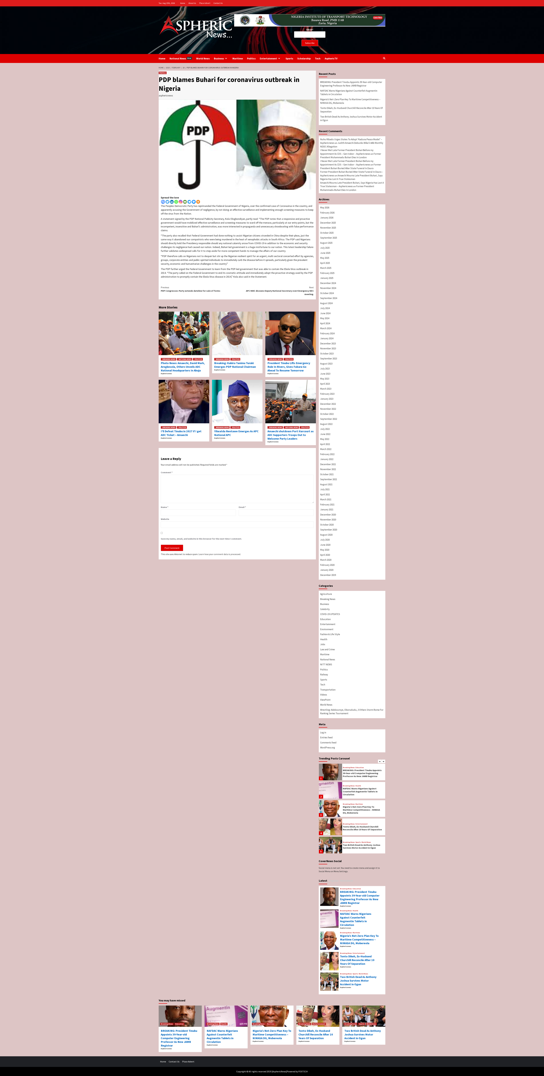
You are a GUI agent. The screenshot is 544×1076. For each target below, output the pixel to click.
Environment (326, 629)
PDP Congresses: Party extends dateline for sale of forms (190, 289)
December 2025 (328, 222)
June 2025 (325, 252)
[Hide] (1, 22)
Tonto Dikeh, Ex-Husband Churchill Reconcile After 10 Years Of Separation (351, 109)
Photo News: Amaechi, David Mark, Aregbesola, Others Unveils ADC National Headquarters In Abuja (183, 366)
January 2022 (326, 459)
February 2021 (327, 504)
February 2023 (327, 393)
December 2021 (328, 464)
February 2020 (327, 564)
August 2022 (326, 424)
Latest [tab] (323, 880)
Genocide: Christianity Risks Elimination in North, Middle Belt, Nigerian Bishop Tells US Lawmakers (361, 846)
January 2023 (326, 398)
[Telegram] (189, 202)
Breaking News (168, 359)
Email (242, 507)
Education (325, 619)
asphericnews (166, 95)
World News (203, 58)
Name (164, 507)
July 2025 (325, 247)
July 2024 (325, 308)
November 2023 (328, 348)
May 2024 (324, 318)
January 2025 (326, 278)
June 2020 (325, 544)
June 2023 (325, 373)
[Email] (185, 202)
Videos (323, 694)
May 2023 (324, 378)
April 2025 (325, 263)
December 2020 (328, 514)
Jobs (322, 644)
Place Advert (204, 3)
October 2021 (327, 474)
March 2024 (325, 328)
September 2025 (328, 237)
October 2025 (327, 232)
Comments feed (328, 742)
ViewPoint (325, 699)
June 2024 (325, 313)
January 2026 (326, 217)
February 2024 (327, 333)
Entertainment (268, 58)
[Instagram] (180, 202)
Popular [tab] (334, 880)
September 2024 (328, 298)
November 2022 (328, 408)
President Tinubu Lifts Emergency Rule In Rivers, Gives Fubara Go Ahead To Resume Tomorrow (288, 366)
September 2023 (328, 358)
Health (323, 639)
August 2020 (326, 534)
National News (180, 58)
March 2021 (325, 499)
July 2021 (325, 489)
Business (219, 58)
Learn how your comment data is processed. (219, 554)
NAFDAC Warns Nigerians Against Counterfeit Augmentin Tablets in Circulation (348, 92)
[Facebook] (163, 202)
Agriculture (326, 594)
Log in (323, 732)
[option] (352, 773)
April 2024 (325, 323)
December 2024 (328, 283)
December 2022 (328, 403)
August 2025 (326, 242)
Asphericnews (166, 373)
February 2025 (327, 273)
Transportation (327, 689)
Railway (324, 674)
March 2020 (325, 559)
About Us (192, 3)
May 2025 (324, 257)
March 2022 (325, 449)
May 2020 (324, 549)
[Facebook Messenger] (194, 202)
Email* (309, 29)
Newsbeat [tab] (346, 880)
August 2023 (326, 363)
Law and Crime (327, 649)
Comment (167, 472)
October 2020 (327, 524)
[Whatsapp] (176, 202)
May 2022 (324, 439)
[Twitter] (167, 202)
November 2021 (328, 469)
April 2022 (325, 444)
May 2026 (324, 207)
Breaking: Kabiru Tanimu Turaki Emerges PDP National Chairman (235, 364)
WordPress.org (327, 747)
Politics (251, 58)
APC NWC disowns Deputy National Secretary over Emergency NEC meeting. (280, 291)
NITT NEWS (326, 664)
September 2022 (328, 418)
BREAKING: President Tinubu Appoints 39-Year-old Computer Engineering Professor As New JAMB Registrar (351, 84)
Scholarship (304, 58)
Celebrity (325, 609)
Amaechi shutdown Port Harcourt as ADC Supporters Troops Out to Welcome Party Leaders (290, 434)
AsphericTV (331, 58)
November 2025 (328, 227)
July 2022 (325, 429)
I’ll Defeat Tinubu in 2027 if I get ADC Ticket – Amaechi (181, 433)
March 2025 (325, 267)
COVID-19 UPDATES (330, 614)
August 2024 (326, 303)
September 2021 (328, 479)
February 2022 (327, 454)
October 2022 (327, 414)
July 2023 (325, 368)
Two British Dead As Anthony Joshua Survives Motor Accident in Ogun (351, 118)
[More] (198, 202)
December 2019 (328, 575)
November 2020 (328, 519)
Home (182, 3)
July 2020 (325, 539)
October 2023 (327, 353)
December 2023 (328, 343)
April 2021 (325, 494)
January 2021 (326, 509)
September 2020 (328, 529)
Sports (289, 58)
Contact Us (218, 3)
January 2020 (326, 569)
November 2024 (328, 288)
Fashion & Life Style (330, 634)
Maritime (237, 58)
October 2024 (327, 293)
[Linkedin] (172, 202)
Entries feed (326, 737)
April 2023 (325, 383)
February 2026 (327, 212)
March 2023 (325, 388)
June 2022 (325, 434)
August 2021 (326, 484)
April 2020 (325, 554)
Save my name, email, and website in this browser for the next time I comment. (201, 538)
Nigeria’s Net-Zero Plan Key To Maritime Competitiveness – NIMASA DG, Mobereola (350, 101)
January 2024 (326, 338)
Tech (317, 58)
